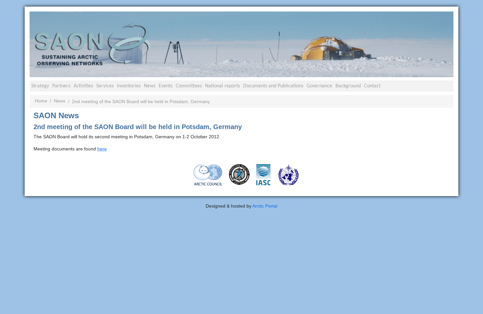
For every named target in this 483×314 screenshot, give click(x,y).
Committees (189, 86)
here (102, 148)
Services (105, 86)
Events (165, 86)
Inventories (129, 86)
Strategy (40, 86)
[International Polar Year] (239, 174)
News (149, 86)
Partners (61, 86)
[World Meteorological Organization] (288, 174)
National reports (222, 86)
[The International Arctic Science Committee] (263, 174)
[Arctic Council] (208, 174)
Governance (319, 86)
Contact (372, 86)
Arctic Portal (264, 206)
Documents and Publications (273, 86)
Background (348, 86)
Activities (83, 86)
